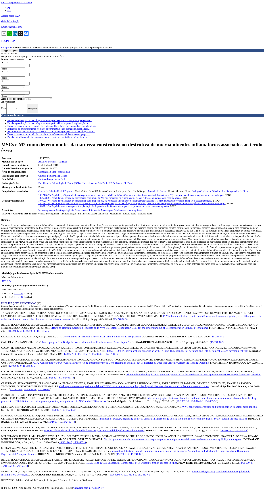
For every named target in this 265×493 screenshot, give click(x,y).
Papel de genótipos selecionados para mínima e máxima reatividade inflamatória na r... (48, 137)
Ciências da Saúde (47, 171)
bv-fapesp (6, 47)
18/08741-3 (197, 401)
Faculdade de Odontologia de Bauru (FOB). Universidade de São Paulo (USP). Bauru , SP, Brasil (85, 183)
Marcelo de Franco (157, 191)
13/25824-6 (53, 377)
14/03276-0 (70, 353)
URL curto (6, 2)
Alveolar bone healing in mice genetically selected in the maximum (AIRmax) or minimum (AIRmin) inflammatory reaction (193, 374)
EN (9, 10)
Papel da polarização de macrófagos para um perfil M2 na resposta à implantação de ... (49, 123)
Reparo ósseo (81, 210)
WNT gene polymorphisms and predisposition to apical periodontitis (219, 406)
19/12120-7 (65, 442)
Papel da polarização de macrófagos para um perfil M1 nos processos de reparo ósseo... (49, 120)
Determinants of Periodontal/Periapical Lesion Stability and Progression (102, 336)
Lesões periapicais (65, 210)
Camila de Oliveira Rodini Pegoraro (55, 191)
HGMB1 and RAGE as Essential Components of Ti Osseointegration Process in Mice (131, 462)
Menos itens (17, 277)
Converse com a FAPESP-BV (88, 488)
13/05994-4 (116, 474)
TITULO (6, 281)
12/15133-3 (130, 474)
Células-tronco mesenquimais (128, 210)
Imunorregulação (46, 210)
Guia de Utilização (10, 21)
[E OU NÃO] (5, 62)
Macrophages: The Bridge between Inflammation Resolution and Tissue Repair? (85, 342)
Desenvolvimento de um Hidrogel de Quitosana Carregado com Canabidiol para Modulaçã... (52, 126)
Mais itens (6, 277)
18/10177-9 (54, 421)
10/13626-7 (183, 401)
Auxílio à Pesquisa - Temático (52, 161)
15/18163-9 (84, 353)
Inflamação (94, 210)
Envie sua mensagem (11, 27)
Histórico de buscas (22, 2)
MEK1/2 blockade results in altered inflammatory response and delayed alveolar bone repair (94, 430)
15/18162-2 (43, 330)
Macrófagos (107, 210)
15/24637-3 (120, 319)
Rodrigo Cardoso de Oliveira (206, 191)
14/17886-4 (112, 353)
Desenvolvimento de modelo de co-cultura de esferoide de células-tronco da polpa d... (48, 134)
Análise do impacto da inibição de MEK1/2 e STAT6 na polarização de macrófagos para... (51, 131)
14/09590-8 (29, 330)
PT (8, 7)
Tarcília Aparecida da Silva (235, 191)
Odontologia (64, 171)
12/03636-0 (15, 365)
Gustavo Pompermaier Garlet (52, 175)
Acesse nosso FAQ (10, 15)
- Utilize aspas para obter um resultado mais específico (33, 56)
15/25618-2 (123, 454)
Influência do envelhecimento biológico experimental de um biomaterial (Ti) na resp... (48, 128)
